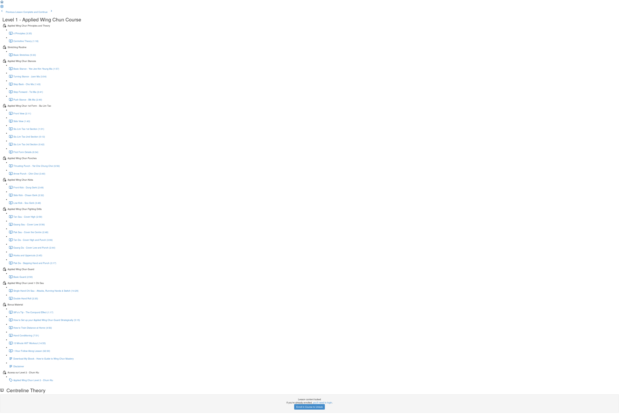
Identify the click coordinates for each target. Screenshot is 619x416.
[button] (2, 3)
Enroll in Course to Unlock (309, 406)
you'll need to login (322, 402)
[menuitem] (2, 7)
